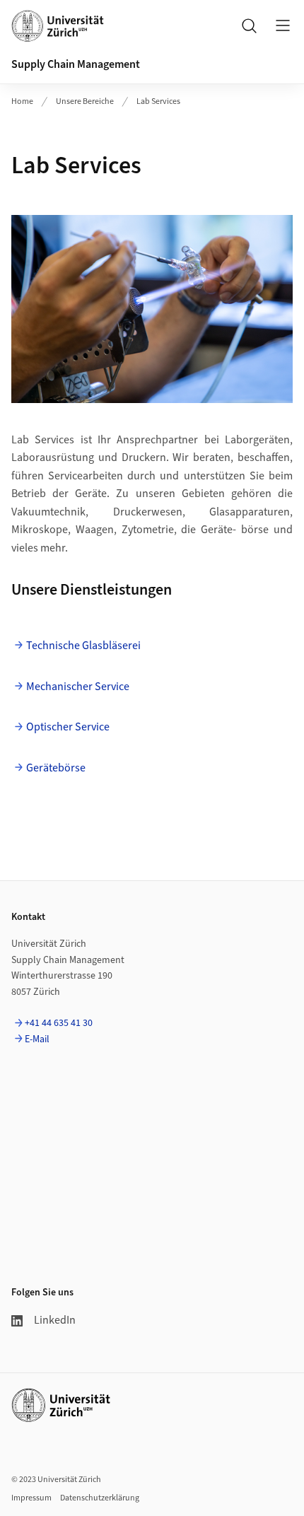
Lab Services (158, 101)
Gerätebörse (56, 768)
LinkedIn (55, 1320)
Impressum (31, 1498)
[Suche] (249, 25)
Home (22, 101)
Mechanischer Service (77, 686)
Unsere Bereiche (85, 101)
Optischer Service (68, 727)
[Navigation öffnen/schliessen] (283, 25)
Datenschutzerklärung (99, 1498)
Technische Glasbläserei (83, 645)
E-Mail (37, 1039)
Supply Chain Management (75, 64)
